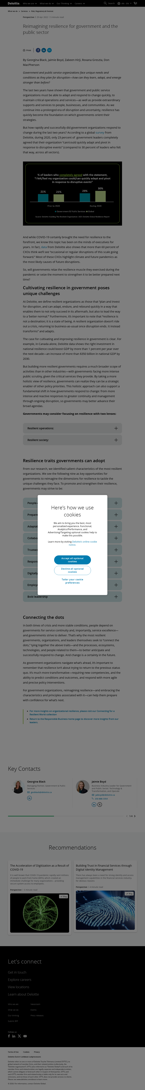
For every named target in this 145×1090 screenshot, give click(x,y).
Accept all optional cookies (72, 560)
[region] (72, 545)
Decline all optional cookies (72, 570)
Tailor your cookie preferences (72, 581)
